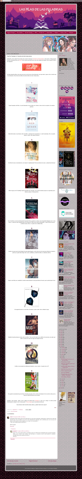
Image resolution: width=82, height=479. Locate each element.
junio (62, 357)
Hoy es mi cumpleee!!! (65, 372)
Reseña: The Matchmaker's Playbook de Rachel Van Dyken (69, 270)
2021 (61, 335)
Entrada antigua (52, 461)
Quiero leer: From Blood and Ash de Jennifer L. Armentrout (69, 277)
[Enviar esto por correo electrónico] (26, 409)
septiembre (63, 352)
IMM (36, 32)
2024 (61, 330)
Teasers (56, 32)
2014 (61, 387)
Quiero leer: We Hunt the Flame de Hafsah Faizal (68, 311)
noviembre (63, 349)
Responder (12, 426)
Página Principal (11, 32)
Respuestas (13, 428)
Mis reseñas (20, 32)
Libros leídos (49, 32)
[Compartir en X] (28, 409)
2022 (61, 334)
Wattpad (71, 32)
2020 (61, 337)
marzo (62, 382)
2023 (61, 332)
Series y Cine (63, 32)
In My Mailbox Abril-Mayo (66, 376)
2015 (61, 346)
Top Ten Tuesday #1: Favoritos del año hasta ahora (67, 360)
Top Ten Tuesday (28, 32)
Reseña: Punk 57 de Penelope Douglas (67, 253)
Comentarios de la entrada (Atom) (18, 463)
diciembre (63, 347)
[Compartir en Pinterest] (30, 409)
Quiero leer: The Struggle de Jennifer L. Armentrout (69, 303)
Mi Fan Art (41, 32)
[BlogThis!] (27, 409)
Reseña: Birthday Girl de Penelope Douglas (68, 262)
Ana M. (11, 416)
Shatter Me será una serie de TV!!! (67, 369)
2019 (61, 339)
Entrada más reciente (12, 461)
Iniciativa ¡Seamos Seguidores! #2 (67, 320)
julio (62, 356)
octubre (62, 350)
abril (62, 380)
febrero (62, 384)
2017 (61, 342)
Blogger (55, 468)
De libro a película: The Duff (66, 370)
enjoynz (45, 468)
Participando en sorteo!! (65, 361)
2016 (61, 344)
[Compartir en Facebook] (29, 409)
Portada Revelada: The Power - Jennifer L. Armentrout (67, 375)
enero (62, 385)
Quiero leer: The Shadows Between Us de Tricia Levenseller (68, 293)
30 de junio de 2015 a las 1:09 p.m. (19, 416)
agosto (62, 354)
